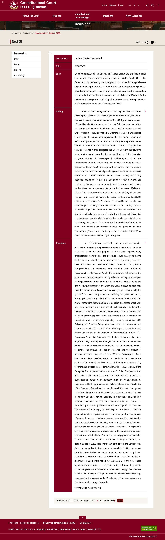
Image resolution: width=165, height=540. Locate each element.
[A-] (139, 5)
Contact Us (85, 523)
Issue (16, 64)
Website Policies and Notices (24, 523)
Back (120, 501)
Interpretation (20, 53)
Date (16, 59)
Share (146, 42)
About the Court (31, 15)
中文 (138, 42)
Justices (56, 15)
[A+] (130, 5)
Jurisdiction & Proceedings (82, 16)
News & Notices (134, 15)
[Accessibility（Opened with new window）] (149, 528)
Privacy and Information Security (59, 523)
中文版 (120, 5)
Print (152, 42)
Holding (17, 70)
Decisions (108, 15)
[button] (152, 5)
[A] (135, 5)
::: (3, 1)
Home (104, 5)
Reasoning (19, 75)
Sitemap (112, 5)
